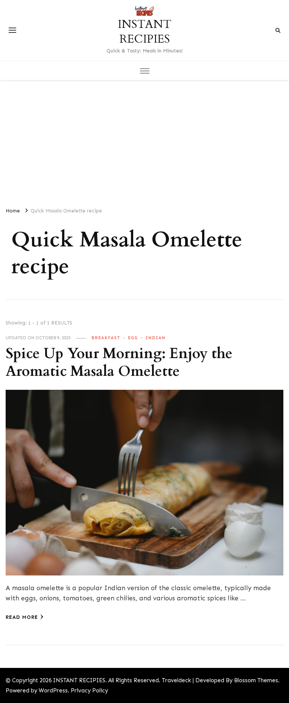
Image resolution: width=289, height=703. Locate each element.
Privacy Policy (89, 690)
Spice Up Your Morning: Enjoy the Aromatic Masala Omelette (119, 362)
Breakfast (105, 337)
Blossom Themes (256, 680)
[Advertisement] (144, 140)
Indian (156, 337)
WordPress (53, 690)
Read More (22, 617)
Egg (133, 337)
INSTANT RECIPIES (144, 32)
